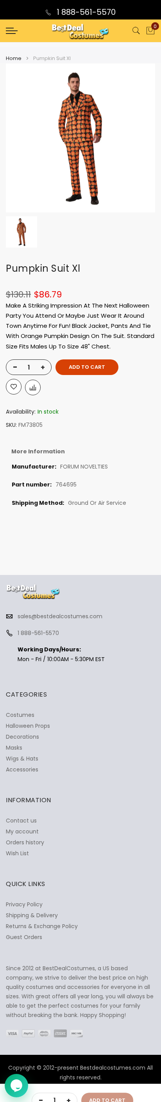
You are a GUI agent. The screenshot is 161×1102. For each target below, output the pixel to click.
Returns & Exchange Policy (42, 926)
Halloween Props (28, 726)
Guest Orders (24, 937)
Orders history (25, 842)
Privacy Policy (24, 904)
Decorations (22, 737)
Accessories (22, 769)
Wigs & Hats (22, 758)
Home (13, 58)
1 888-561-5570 (85, 12)
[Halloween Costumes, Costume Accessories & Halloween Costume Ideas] (80, 30)
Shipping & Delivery (32, 915)
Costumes (20, 715)
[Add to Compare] (33, 387)
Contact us (21, 820)
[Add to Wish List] (13, 386)
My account (22, 831)
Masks (14, 748)
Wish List (17, 853)
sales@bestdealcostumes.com (60, 616)
